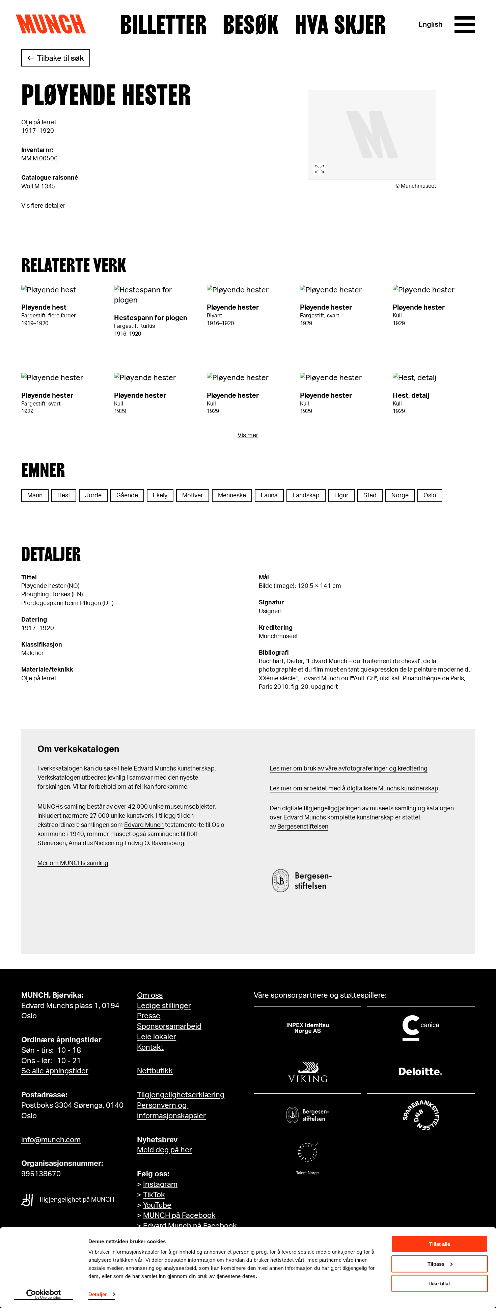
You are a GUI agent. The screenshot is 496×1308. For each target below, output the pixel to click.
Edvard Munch (144, 825)
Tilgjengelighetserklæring (180, 1095)
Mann (35, 496)
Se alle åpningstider (54, 1071)
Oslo (429, 496)
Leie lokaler (156, 1037)
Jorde (93, 496)
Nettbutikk (155, 1071)
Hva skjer (340, 24)
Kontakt (150, 1047)
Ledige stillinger (164, 1006)
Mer (42, 863)
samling (96, 863)
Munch (54, 24)
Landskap (306, 496)
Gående (127, 496)
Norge (400, 496)
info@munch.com (51, 1140)
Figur (341, 496)
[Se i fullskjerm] (372, 135)
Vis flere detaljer (43, 206)
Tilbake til (60, 58)
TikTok (154, 1195)
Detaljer (97, 1294)
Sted (370, 496)
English (430, 24)
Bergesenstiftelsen (302, 827)
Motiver (192, 496)
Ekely (160, 496)
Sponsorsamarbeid (169, 1026)
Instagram (160, 1184)
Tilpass (436, 1263)
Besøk (251, 24)
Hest (63, 496)
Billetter (163, 24)
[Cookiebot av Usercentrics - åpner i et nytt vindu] (43, 1295)
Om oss (150, 995)
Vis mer (248, 436)
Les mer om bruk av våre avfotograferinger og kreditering (349, 769)
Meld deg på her (164, 1150)
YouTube (157, 1205)
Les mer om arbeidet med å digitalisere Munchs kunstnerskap (354, 789)
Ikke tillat (439, 1283)
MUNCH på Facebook (179, 1215)
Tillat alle (439, 1244)
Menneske (232, 496)
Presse (148, 1016)
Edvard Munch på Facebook (190, 1226)
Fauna (269, 496)
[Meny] (464, 24)
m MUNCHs (69, 863)
